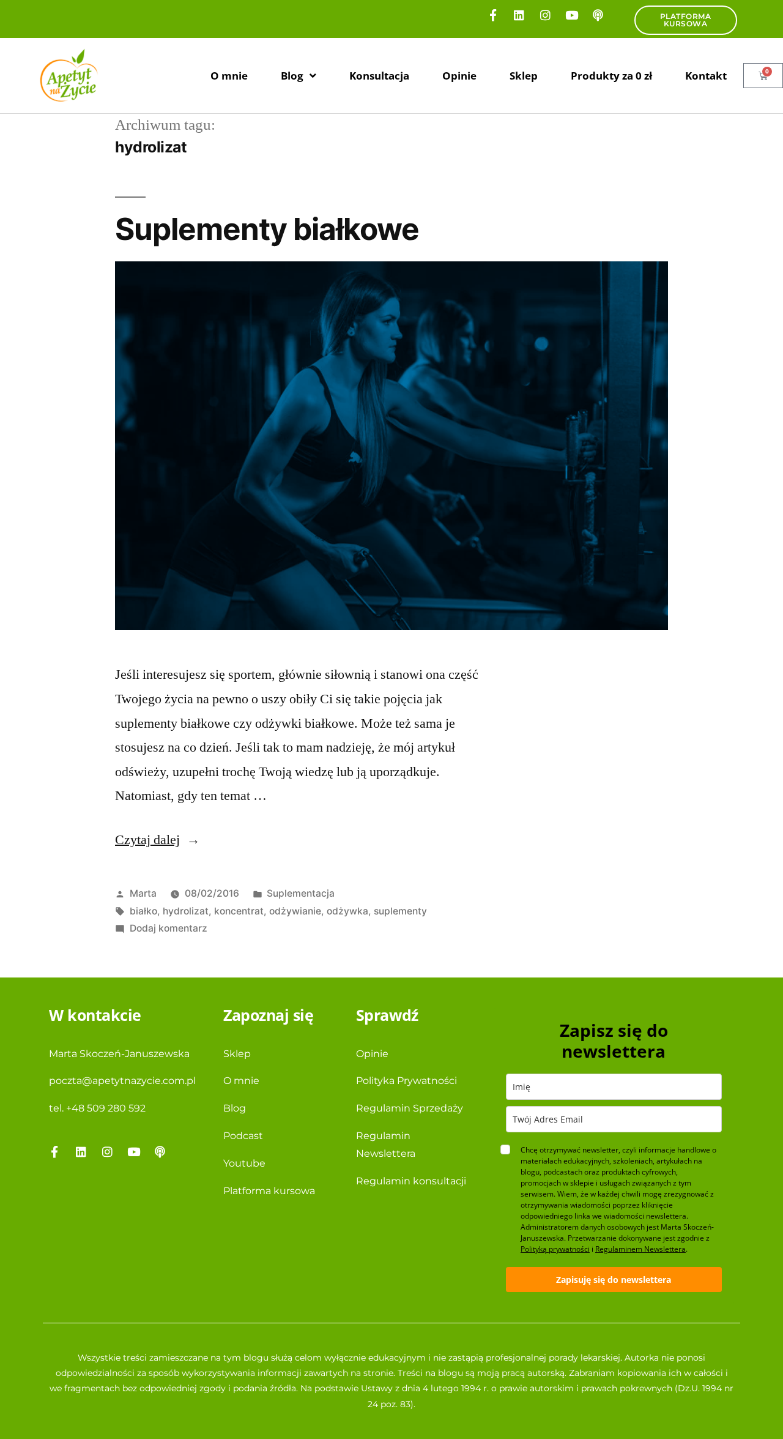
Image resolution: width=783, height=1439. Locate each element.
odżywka (347, 911)
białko (143, 911)
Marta (143, 893)
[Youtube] (572, 14)
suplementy (400, 911)
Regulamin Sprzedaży (409, 1108)
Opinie (459, 76)
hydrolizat (186, 911)
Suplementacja (301, 893)
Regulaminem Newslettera (640, 1249)
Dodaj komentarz (168, 928)
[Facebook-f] (493, 14)
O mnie (229, 76)
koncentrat (239, 911)
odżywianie (295, 911)
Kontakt (706, 76)
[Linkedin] (519, 14)
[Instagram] (545, 14)
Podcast (243, 1136)
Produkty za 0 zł (611, 76)
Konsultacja (379, 76)
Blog (292, 76)
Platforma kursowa (269, 1191)
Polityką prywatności (555, 1249)
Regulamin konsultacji (411, 1181)
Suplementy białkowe (267, 229)
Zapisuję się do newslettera (613, 1279)
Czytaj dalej (157, 839)
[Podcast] (598, 14)
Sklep (524, 76)
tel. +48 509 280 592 (97, 1108)
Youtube (244, 1163)
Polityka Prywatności (406, 1080)
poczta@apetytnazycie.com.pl (122, 1080)
